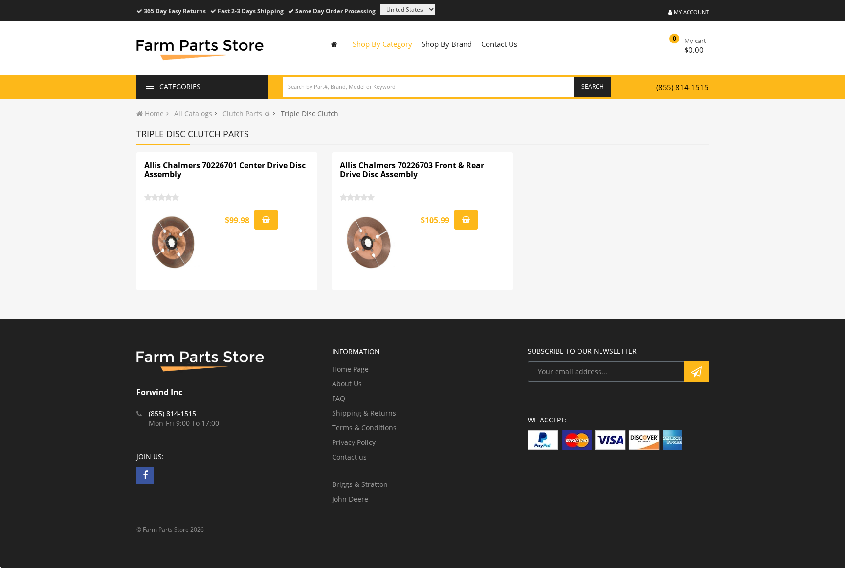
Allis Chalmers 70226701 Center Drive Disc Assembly (225, 170)
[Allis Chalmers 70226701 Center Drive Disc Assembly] (173, 242)
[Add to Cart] (266, 220)
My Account (690, 12)
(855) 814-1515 (682, 87)
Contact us (349, 457)
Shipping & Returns (364, 413)
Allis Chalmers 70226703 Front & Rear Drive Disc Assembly (412, 170)
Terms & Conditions (364, 427)
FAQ (338, 398)
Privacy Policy (354, 442)
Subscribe (696, 371)
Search (592, 87)
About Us (347, 383)
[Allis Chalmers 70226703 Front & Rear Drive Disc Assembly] (369, 242)
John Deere (350, 499)
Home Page (350, 369)
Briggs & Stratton (360, 484)
